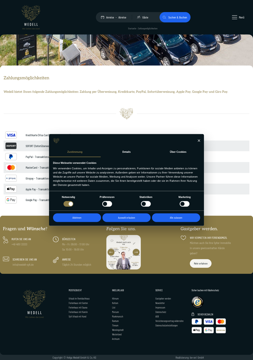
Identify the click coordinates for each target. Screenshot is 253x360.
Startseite (132, 28)
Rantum (115, 320)
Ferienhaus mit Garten (78, 302)
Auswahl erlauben (126, 217)
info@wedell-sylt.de (23, 264)
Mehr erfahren (201, 263)
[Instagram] (137, 266)
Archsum (116, 338)
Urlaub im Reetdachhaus (79, 298)
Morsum (115, 311)
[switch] (107, 204)
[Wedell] (31, 17)
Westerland (117, 334)
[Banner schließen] (199, 140)
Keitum (115, 302)
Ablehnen (76, 217)
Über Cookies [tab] (178, 151)
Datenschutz (160, 311)
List (113, 307)
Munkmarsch (117, 316)
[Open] (123, 252)
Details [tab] (126, 151)
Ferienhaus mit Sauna (78, 307)
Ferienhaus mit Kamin (78, 311)
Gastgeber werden (163, 298)
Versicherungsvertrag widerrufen (169, 320)
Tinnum (115, 325)
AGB (157, 316)
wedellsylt (123, 238)
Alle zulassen (176, 217)
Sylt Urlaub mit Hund (77, 316)
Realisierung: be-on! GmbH (190, 357)
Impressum (160, 307)
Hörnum (115, 298)
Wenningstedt (118, 329)
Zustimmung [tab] (75, 151)
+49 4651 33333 (19, 244)
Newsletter (160, 302)
